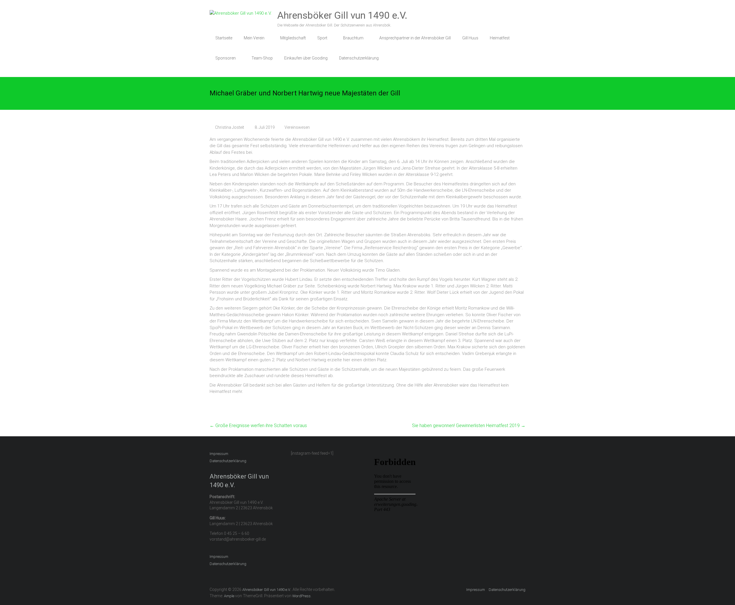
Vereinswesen (297, 127)
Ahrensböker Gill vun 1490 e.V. (342, 15)
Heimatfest (500, 38)
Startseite (223, 38)
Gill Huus (470, 38)
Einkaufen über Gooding (306, 58)
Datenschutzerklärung (359, 58)
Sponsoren (225, 58)
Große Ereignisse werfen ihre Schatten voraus (258, 425)
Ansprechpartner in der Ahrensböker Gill (415, 38)
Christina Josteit (229, 127)
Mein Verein (254, 38)
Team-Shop (262, 58)
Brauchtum (353, 38)
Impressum (219, 454)
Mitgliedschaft (293, 38)
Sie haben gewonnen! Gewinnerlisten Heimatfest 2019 (468, 425)
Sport (322, 38)
